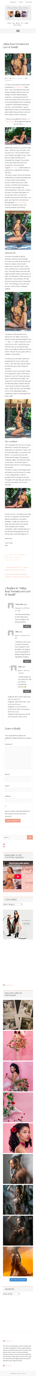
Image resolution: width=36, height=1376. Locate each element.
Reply (27, 626)
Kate (12, 342)
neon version (14, 168)
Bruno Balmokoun (21, 202)
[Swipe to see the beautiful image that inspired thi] (18, 1046)
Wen (7, 78)
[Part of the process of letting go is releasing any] (18, 1169)
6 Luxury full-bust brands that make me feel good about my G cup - (19, 709)
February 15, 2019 (16, 78)
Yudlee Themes (21, 1373)
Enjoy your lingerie (12, 557)
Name (7, 774)
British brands (19, 555)
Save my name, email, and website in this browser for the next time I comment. (17, 813)
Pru (6, 342)
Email (7, 786)
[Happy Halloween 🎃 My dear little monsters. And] (18, 1231)
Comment (9, 744)
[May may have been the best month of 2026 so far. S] (18, 1015)
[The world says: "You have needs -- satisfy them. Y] (18, 1200)
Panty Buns (19, 604)
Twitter (21, 2)
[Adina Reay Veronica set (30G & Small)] (18, 64)
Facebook (29, 2)
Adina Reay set (19, 87)
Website (8, 796)
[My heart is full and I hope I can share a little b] (18, 1138)
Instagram (13, 2)
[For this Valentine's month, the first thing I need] (18, 1107)
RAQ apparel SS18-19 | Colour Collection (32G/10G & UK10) (16, 568)
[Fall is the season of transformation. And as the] (18, 1261)
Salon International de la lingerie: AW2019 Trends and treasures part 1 (18, 576)
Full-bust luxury (11, 560)
